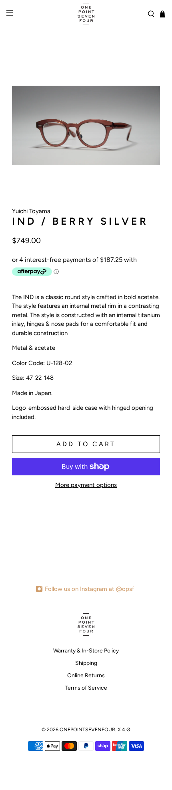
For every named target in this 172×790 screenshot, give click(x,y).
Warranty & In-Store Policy (86, 650)
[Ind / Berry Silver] (86, 125)
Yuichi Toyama (31, 211)
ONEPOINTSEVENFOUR (87, 729)
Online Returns (86, 675)
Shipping (86, 663)
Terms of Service (86, 687)
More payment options (86, 485)
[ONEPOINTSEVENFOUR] (86, 14)
